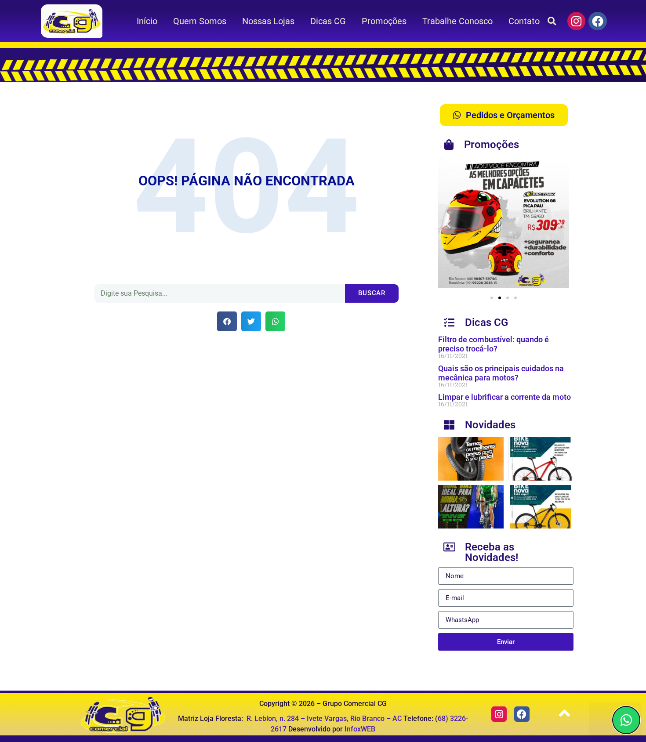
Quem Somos (199, 21)
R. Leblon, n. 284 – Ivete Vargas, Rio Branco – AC (324, 718)
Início (147, 21)
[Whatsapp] (626, 720)
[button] (551, 21)
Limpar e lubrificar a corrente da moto (504, 397)
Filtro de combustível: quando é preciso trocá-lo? (493, 344)
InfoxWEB (360, 729)
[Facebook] (597, 21)
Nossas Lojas (268, 21)
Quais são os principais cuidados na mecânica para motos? (501, 373)
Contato (524, 21)
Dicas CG (328, 21)
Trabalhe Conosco (457, 21)
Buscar (371, 293)
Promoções (384, 21)
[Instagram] (576, 21)
